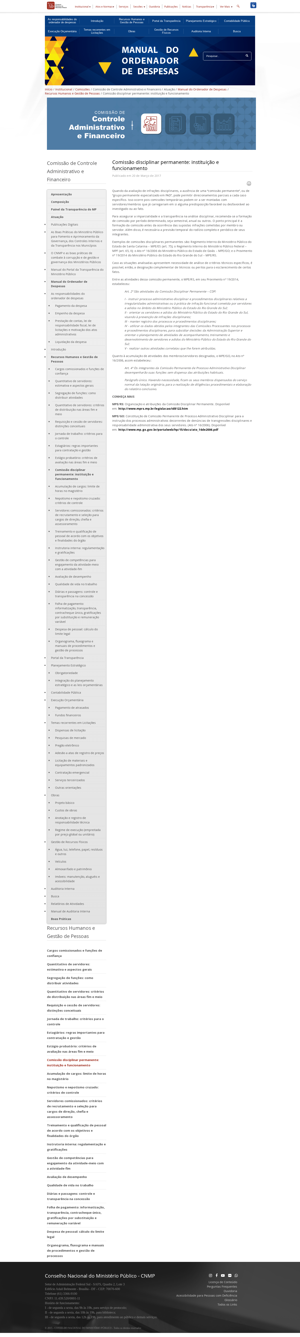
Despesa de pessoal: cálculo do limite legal (76, 631)
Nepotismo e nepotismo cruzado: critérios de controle (77, 500)
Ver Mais (225, 6)
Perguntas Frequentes (222, 1286)
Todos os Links (227, 1304)
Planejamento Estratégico (201, 20)
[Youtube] (223, 1275)
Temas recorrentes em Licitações (97, 31)
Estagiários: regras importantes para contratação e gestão (76, 448)
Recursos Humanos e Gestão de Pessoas (131, 21)
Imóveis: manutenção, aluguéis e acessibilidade (77, 879)
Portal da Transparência (166, 20)
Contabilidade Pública (237, 20)
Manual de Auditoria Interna (70, 911)
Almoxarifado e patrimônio (73, 869)
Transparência (204, 6)
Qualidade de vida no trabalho (76, 584)
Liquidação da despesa (71, 342)
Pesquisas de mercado (70, 738)
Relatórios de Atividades (67, 904)
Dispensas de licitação (70, 730)
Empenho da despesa (70, 313)
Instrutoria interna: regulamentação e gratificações (79, 550)
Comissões (82, 89)
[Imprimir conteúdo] (249, 185)
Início (48, 89)
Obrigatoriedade (66, 673)
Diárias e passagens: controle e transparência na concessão (76, 594)
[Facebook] (217, 1275)
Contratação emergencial (72, 772)
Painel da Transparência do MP (74, 209)
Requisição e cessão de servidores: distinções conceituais (79, 424)
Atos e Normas (104, 6)
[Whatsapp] (236, 1275)
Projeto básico (64, 803)
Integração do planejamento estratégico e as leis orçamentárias (79, 683)
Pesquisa (247, 57)
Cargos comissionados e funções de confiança (79, 371)
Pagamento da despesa (71, 306)
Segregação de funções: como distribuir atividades (75, 395)
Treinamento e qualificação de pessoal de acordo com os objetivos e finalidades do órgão (79, 535)
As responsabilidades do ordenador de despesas (62, 21)
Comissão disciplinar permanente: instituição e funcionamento (74, 474)
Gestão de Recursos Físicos (166, 31)
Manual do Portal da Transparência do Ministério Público (77, 272)
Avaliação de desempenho (73, 576)
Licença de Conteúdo (223, 1282)
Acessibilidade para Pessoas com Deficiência (206, 1295)
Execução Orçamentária (62, 31)
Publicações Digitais (64, 224)
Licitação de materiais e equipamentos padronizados (74, 763)
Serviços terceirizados (70, 780)
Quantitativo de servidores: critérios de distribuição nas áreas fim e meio (79, 409)
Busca (237, 31)
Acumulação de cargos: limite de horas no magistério (77, 488)
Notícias (186, 6)
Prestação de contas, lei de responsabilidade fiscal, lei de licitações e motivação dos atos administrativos (76, 327)
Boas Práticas (61, 919)
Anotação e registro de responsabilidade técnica (72, 820)
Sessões (138, 6)
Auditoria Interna (201, 31)
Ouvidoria (154, 6)
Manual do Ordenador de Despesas (202, 89)
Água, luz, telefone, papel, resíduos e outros (79, 852)
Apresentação (61, 194)
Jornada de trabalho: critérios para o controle (78, 436)
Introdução (97, 20)
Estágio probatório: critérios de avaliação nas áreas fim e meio (76, 460)
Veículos (60, 861)
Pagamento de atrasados (72, 708)
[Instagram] (210, 1275)
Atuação (57, 217)
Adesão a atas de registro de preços (79, 753)
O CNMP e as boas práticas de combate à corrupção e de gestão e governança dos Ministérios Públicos (76, 257)
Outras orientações (68, 788)
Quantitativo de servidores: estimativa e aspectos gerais (74, 383)
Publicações (171, 6)
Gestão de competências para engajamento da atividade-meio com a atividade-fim (77, 564)
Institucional (82, 6)
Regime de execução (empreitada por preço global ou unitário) (78, 832)
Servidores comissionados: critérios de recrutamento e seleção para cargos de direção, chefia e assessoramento (79, 517)
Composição (60, 202)
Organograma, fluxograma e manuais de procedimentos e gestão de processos (75, 645)
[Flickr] (229, 1275)
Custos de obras (66, 810)
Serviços (123, 6)
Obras (131, 31)
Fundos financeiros (68, 715)
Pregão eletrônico (67, 745)
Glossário (230, 1300)
